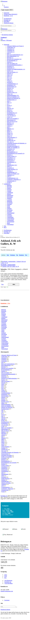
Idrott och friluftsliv (13, 96)
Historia (10, 88)
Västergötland (10, 218)
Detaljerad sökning (8, 23)
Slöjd (9, 166)
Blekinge (9, 185)
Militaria (10, 128)
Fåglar (9, 81)
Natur (9, 136)
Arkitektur (10, 50)
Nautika (10, 139)
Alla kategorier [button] (5, 352)
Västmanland (10, 220)
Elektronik (10, 67)
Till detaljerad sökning (7, 34)
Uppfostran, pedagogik (14, 179)
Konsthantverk (12, 112)
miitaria (9, 125)
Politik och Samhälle (13, 147)
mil (8, 127)
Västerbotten (10, 217)
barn (9, 53)
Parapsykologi (11, 144)
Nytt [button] (5, 300)
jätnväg (9, 110)
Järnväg (10, 108)
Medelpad (9, 201)
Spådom (10, 170)
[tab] (15, 300)
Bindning (21, 255)
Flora (9, 76)
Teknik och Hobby (13, 173)
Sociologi (10, 168)
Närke (8, 205)
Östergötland (10, 224)
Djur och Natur (12, 63)
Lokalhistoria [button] (4, 306)
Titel (8, 255)
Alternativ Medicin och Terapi (15, 46)
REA (5, 227)
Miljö (9, 130)
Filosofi (10, 73)
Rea (5, 577)
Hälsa (10, 94)
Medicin (10, 123)
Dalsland (9, 189)
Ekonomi (10, 66)
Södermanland (10, 213)
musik (10, 134)
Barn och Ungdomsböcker (15, 54)
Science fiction (12, 156)
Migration (10, 124)
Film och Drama (12, 72)
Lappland (9, 200)
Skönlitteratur (12, 165)
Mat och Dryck (12, 121)
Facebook (6, 600)
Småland (9, 208)
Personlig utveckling (13, 146)
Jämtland (9, 198)
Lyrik (9, 117)
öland (8, 223)
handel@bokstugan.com (7, 591)
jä (8, 104)
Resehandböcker (12, 152)
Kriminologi (11, 114)
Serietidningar (11, 162)
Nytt (5, 226)
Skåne (8, 207)
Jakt (9, 102)
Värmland (9, 215)
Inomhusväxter (12, 99)
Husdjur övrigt (12, 92)
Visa (2, 284)
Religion (10, 150)
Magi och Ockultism (13, 118)
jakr (8, 101)
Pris (26, 255)
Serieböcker (11, 159)
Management (11, 120)
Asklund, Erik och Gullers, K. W (10, 266)
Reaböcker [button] (5, 303)
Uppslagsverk (11, 181)
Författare (12, 255)
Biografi (10, 57)
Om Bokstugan (8, 18)
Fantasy (10, 70)
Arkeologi (10, 49)
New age (10, 141)
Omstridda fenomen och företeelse (16, 143)
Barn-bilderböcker (13, 56)
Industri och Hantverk (13, 98)
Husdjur (10, 91)
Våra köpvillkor (9, 583)
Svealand (9, 211)
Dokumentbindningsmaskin (14, 65)
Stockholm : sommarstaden (8, 264)
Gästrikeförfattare (12, 83)
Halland (9, 194)
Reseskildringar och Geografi (15, 153)
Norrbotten (10, 202)
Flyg (9, 78)
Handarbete (11, 85)
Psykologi (11, 149)
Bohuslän (9, 186)
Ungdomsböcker (12, 178)
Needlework (11, 140)
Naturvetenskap (12, 137)
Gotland (9, 191)
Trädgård (10, 175)
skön (9, 163)
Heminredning (11, 86)
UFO (9, 176)
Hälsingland (10, 195)
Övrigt (9, 182)
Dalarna (10, 62)
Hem (2, 235)
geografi (10, 82)
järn (8, 107)
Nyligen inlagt (10, 14)
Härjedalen (10, 197)
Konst (10, 111)
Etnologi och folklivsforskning (16, 69)
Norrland (9, 204)
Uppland (9, 214)
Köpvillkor (6, 21)
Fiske (9, 75)
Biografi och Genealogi (14, 59)
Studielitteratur (12, 172)
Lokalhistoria (7, 184)
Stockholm (9, 210)
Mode (9, 131)
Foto (9, 79)
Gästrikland (10, 192)
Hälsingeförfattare (13, 95)
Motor (10, 133)
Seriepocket (10, 160)
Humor (10, 89)
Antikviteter (11, 47)
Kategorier (6, 12)
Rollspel (10, 155)
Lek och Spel (11, 115)
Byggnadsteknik (12, 60)
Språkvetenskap (12, 169)
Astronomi (10, 51)
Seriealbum (11, 157)
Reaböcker (8, 15)
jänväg (9, 105)
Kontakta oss (7, 20)
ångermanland (10, 221)
